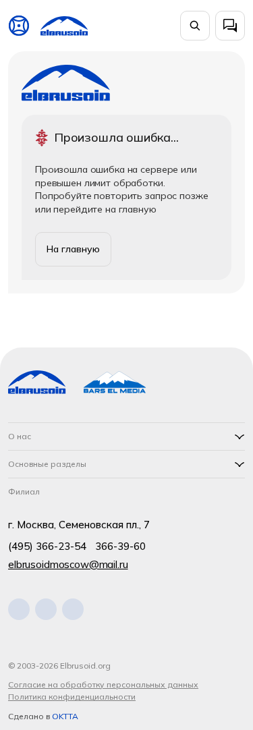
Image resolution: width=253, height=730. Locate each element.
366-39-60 (120, 546)
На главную (73, 249)
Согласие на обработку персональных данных (103, 684)
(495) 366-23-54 (47, 546)
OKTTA (65, 716)
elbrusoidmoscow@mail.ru (68, 564)
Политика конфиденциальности (72, 697)
